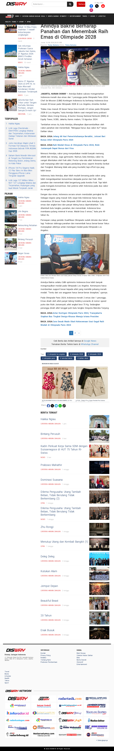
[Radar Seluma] (44, 734)
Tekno (14, 22)
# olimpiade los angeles (56, 354)
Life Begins (23, 211)
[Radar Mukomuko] (70, 727)
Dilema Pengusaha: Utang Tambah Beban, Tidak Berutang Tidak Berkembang (61, 511)
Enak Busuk (47, 630)
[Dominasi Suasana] (99, 482)
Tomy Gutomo (54, 45)
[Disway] (18, 698)
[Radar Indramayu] (18, 705)
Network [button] (82, 4)
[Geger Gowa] (11, 258)
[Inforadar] (18, 713)
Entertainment (75, 16)
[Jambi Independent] (70, 705)
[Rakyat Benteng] (70, 734)
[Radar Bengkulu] (96, 727)
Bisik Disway (81, 653)
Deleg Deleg (47, 556)
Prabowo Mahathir (51, 465)
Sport (21, 22)
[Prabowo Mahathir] (99, 467)
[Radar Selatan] (96, 734)
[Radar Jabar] (96, 720)
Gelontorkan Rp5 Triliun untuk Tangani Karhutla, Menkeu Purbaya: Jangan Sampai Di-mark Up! (27, 105)
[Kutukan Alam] (99, 573)
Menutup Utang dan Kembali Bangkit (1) (64, 542)
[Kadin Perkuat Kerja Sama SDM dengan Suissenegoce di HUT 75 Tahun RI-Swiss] (99, 451)
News (17, 16)
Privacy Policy (46, 655)
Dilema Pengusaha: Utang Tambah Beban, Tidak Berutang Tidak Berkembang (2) (61, 495)
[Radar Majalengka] (44, 720)
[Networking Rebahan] (11, 230)
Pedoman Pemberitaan (49, 662)
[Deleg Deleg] (99, 559)
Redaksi (43, 658)
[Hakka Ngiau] (11, 72)
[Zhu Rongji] (99, 529)
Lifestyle (101, 16)
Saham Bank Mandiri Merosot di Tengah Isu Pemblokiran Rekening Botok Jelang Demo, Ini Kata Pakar (21, 159)
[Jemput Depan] (99, 588)
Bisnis (93, 16)
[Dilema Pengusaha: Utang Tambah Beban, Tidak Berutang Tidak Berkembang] (99, 513)
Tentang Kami (46, 660)
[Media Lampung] (96, 698)
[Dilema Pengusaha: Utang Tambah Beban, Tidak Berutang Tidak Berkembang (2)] (99, 496)
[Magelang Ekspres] (96, 713)
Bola (43, 16)
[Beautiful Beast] (99, 603)
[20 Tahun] (99, 618)
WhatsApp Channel (90, 344)
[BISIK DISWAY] (9, 16)
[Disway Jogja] (70, 720)
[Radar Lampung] (44, 713)
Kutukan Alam (49, 571)
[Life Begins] (11, 216)
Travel (84, 16)
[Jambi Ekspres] (96, 705)
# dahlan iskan (83, 358)
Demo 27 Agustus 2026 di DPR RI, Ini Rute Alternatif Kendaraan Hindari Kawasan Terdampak (27, 86)
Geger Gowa (23, 253)
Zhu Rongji (47, 527)
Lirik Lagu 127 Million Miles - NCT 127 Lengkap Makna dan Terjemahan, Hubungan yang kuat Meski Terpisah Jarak (21, 184)
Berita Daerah (53, 16)
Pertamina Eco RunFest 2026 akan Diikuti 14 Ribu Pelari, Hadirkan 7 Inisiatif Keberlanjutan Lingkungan (27, 28)
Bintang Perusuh (25, 239)
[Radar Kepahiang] (18, 727)
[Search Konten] (70, 4)
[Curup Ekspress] (44, 727)
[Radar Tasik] (70, 698)
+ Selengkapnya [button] (102, 740)
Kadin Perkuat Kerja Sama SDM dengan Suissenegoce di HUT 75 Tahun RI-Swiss (64, 449)
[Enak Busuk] (99, 632)
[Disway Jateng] (70, 713)
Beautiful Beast (49, 601)
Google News (90, 340)
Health (8, 22)
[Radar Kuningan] (18, 720)
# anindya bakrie (66, 358)
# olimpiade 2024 (94, 354)
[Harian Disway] (44, 698)
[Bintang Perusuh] (11, 244)
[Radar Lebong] (18, 734)
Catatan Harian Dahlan (31, 16)
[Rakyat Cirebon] (44, 705)
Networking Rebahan (27, 225)
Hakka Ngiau (23, 67)
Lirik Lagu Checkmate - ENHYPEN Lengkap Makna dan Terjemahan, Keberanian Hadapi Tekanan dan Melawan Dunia (21, 133)
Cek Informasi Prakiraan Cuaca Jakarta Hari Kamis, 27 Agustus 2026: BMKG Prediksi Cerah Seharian (27, 52)
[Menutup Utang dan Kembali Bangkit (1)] (99, 544)
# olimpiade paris (48, 358)
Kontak (43, 653)
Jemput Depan (49, 586)
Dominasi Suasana (52, 480)
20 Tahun (46, 616)
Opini (29, 22)
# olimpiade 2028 (76, 354)
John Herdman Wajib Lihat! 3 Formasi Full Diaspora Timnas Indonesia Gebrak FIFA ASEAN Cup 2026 (21, 147)
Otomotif (63, 16)
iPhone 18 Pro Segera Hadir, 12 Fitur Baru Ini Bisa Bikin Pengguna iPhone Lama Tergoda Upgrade (20, 172)
